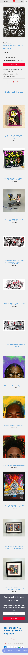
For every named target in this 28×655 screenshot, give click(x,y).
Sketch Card (11, 76)
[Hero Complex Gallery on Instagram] (17, 639)
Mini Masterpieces (15, 72)
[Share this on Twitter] (5, 82)
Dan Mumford (7, 43)
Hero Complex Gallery (16, 643)
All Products (15, 69)
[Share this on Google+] (17, 82)
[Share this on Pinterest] (13, 82)
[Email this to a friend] (21, 82)
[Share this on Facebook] (9, 82)
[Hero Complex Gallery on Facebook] (11, 639)
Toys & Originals (14, 74)
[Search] (22, 1)
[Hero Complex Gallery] (14, 1)
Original (5, 74)
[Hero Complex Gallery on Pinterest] (14, 639)
